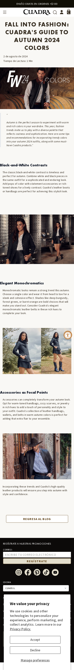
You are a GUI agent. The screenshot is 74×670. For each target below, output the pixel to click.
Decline (35, 650)
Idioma (7, 582)
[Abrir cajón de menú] (4, 12)
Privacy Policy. (20, 629)
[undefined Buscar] (55, 12)
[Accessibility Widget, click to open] (68, 335)
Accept (35, 639)
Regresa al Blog (37, 519)
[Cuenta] (61, 12)
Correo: (8, 549)
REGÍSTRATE (37, 561)
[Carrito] (68, 11)
